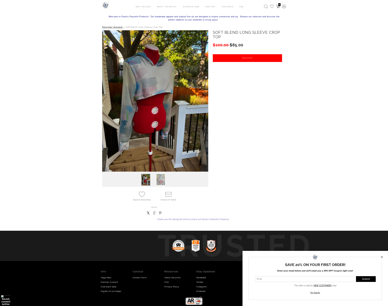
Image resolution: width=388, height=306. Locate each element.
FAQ (241, 7)
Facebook (201, 277)
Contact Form (140, 277)
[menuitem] (266, 6)
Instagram (201, 287)
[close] (382, 257)
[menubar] (274, 6)
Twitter (199, 282)
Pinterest (201, 291)
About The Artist (167, 7)
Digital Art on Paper (111, 291)
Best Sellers (143, 7)
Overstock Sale (108, 287)
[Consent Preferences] (5, 300)
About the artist (172, 277)
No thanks (315, 293)
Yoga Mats (227, 7)
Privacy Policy (171, 287)
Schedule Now (191, 7)
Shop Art (210, 7)
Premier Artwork (109, 282)
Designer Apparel (112, 27)
